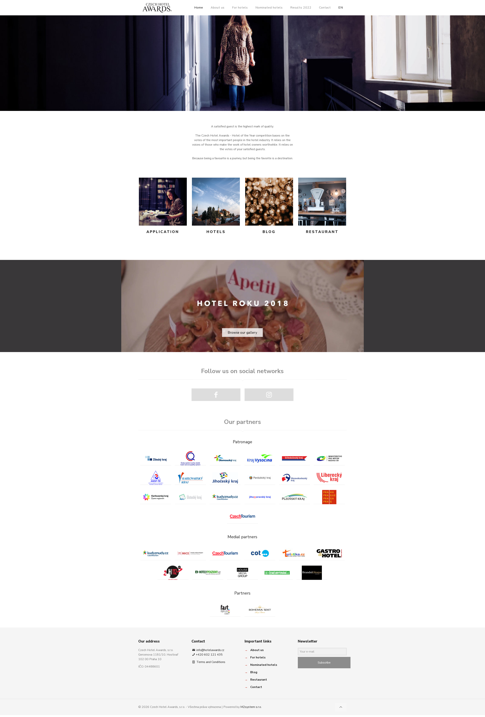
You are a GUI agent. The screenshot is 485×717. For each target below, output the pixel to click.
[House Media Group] (242, 572)
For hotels (258, 657)
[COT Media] (259, 553)
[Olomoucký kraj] (225, 458)
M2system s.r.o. (251, 707)
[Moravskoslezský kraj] (294, 477)
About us (257, 650)
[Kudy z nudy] (225, 497)
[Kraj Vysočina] (259, 458)
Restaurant (258, 680)
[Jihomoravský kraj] (259, 497)
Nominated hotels (263, 665)
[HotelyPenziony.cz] (207, 572)
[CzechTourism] (242, 516)
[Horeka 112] (173, 572)
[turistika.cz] (294, 553)
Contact (256, 687)
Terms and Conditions (210, 662)
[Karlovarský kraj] (190, 477)
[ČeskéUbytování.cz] (277, 572)
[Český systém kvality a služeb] (190, 458)
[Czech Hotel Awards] (157, 7)
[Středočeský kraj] (294, 458)
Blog (253, 672)
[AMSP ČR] (155, 477)
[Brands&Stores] (312, 572)
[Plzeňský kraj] (294, 497)
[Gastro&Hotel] (329, 553)
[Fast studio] (225, 609)
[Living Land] (155, 497)
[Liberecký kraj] (329, 477)
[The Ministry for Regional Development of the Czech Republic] (329, 458)
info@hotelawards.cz (210, 650)
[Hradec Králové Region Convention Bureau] (190, 553)
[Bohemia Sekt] (259, 609)
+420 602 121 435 (209, 655)
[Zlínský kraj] (155, 458)
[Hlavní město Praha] (329, 497)
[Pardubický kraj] (259, 477)
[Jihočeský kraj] (225, 477)
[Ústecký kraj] (190, 497)
